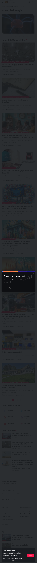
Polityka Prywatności (8, 553)
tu (13, 560)
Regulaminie (14, 555)
